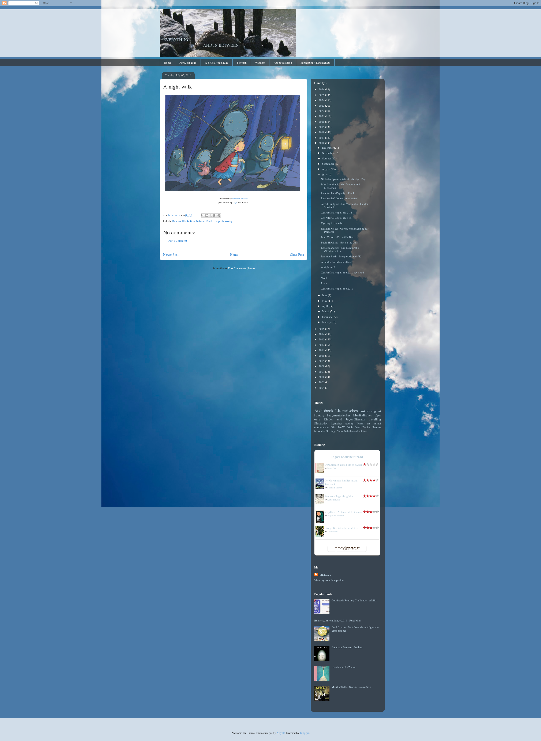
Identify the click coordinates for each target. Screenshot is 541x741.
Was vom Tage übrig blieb (339, 496)
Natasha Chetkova (239, 198)
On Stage (331, 431)
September (328, 164)
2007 (322, 372)
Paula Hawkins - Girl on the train (339, 242)
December (328, 148)
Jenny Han (331, 467)
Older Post (297, 254)
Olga (235, 202)
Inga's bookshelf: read (347, 456)
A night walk (328, 267)
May (325, 301)
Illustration (188, 221)
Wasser (360, 423)
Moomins (319, 431)
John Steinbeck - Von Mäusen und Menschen (340, 186)
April (325, 306)
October (327, 158)
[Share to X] (211, 215)
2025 (322, 95)
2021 (322, 116)
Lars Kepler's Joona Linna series (339, 198)
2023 (322, 105)
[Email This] (203, 215)
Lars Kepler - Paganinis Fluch (338, 193)
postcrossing (225, 221)
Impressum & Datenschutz (315, 62)
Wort (364, 431)
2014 (322, 334)
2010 (322, 356)
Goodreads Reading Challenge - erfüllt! (354, 600)
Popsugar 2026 (188, 62)
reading (349, 423)
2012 (322, 345)
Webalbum (349, 431)
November (328, 153)
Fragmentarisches (338, 415)
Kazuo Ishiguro (333, 499)
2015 (322, 329)
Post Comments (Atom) (241, 268)
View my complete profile (329, 580)
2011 (322, 350)
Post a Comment (177, 240)
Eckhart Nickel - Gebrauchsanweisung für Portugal (344, 230)
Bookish (242, 62)
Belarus (176, 221)
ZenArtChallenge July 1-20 (336, 218)
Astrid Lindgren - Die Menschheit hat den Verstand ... (345, 205)
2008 (322, 366)
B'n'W (341, 427)
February (327, 317)
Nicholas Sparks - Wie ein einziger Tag (343, 179)
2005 (322, 382)
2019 (322, 127)
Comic (340, 431)
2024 (322, 100)
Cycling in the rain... (332, 223)
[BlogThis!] (207, 215)
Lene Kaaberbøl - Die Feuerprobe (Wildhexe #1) (340, 249)
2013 (322, 339)
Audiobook (323, 410)
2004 (322, 388)
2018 (322, 132)
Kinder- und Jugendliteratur (344, 419)
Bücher (366, 427)
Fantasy (319, 415)
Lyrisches (336, 423)
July (325, 174)
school (358, 431)
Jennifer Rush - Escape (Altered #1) (341, 256)
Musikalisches (362, 415)
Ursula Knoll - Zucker (344, 667)
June (325, 295)
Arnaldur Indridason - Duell (336, 262)
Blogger (304, 733)
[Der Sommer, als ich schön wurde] (321, 472)
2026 (322, 89)
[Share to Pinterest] (219, 215)
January (327, 322)
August (326, 169)
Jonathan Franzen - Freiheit (347, 647)
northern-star (321, 427)
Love (324, 283)
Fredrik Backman (334, 487)
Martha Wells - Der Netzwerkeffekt (351, 687)
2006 (322, 377)
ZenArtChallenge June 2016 (337, 288)
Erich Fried (354, 427)
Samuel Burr (332, 531)
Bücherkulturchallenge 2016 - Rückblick (337, 620)
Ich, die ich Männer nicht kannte (343, 512)
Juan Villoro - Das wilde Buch (338, 237)
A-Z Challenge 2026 (216, 62)
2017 (322, 138)
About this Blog (283, 62)
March (326, 311)
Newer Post (170, 254)
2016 (322, 143)
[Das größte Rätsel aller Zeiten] (321, 535)
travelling (375, 419)
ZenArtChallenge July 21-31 (337, 212)
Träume (377, 427)
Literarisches (346, 410)
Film (333, 427)
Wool (324, 278)
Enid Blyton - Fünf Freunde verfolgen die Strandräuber (355, 628)
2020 (322, 122)
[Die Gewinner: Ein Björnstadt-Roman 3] (321, 488)
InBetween (324, 575)
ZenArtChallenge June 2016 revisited (342, 272)
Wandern (260, 62)
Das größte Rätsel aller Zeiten (341, 528)
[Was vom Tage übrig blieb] (321, 503)
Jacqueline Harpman (335, 515)
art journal (374, 423)
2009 (322, 361)
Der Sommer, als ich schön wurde (343, 464)
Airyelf (281, 733)
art (379, 411)
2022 (322, 111)
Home (167, 62)
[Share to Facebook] (215, 215)
